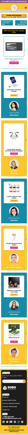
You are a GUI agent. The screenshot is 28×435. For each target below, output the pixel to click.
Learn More (14, 62)
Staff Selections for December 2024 (7, 23)
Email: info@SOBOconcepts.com (14, 430)
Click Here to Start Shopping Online (14, 1)
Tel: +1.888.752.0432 (14, 427)
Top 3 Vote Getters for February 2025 (21, 23)
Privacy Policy (14, 431)
